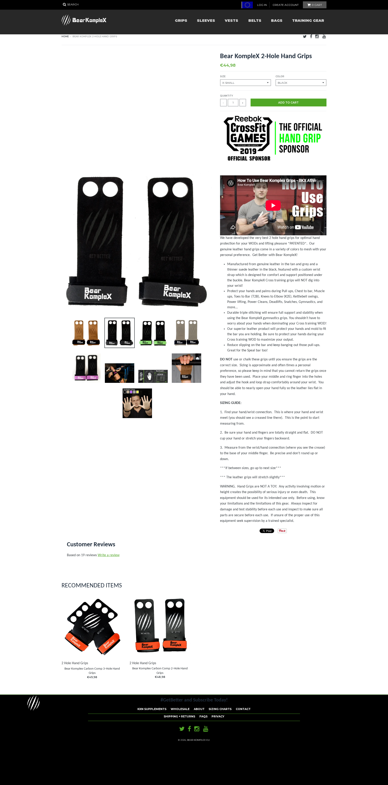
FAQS (203, 716)
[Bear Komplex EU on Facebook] (311, 37)
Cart (317, 5)
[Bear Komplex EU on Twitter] (305, 37)
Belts (254, 20)
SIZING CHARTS (220, 709)
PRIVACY (218, 716)
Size (222, 76)
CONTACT (243, 709)
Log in (262, 5)
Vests (231, 20)
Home (65, 36)
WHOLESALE (180, 709)
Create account (286, 5)
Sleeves (206, 20)
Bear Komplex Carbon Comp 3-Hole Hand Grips (92, 671)
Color (280, 76)
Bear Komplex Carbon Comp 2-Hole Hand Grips (160, 671)
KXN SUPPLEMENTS (151, 709)
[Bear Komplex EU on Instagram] (317, 37)
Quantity (226, 95)
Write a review (108, 555)
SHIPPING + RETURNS (179, 716)
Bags (276, 20)
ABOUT (199, 709)
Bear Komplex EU (198, 740)
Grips (181, 20)
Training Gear (308, 20)
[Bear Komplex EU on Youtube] (324, 37)
